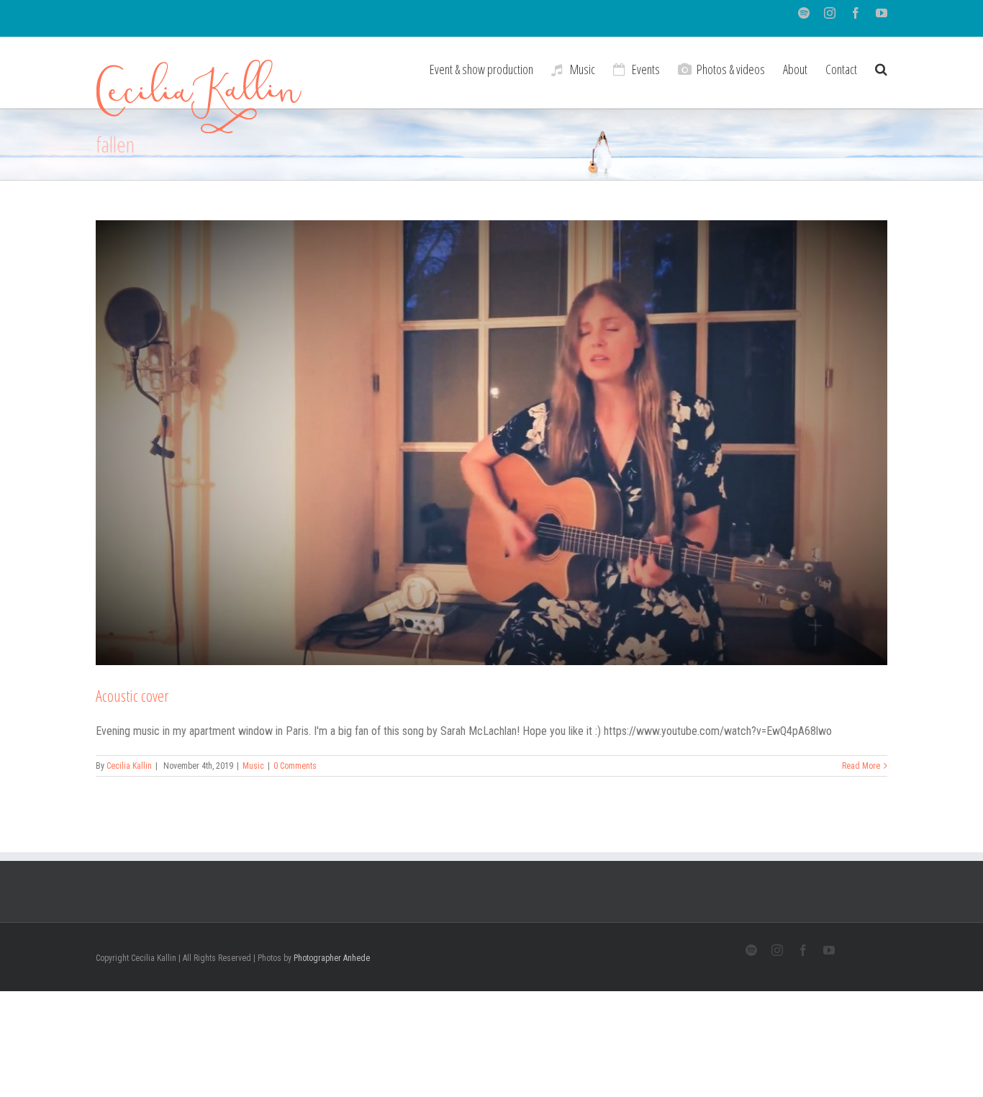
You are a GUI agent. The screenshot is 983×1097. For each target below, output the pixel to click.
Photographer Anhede (332, 958)
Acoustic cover (132, 695)
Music (253, 766)
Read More (861, 766)
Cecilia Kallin (129, 766)
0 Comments (295, 766)
